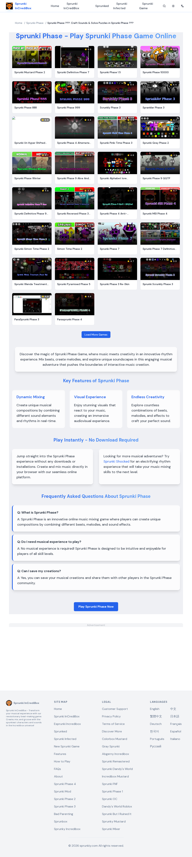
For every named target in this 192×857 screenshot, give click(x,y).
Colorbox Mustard (114, 739)
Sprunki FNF (110, 784)
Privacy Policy (111, 716)
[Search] (164, 6)
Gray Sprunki (111, 746)
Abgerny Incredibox (115, 754)
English (154, 709)
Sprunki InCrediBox (71, 6)
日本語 (174, 716)
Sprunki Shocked (116, 461)
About (58, 776)
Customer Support (115, 709)
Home (55, 6)
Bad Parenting (63, 814)
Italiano (175, 739)
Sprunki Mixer (111, 829)
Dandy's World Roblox (117, 806)
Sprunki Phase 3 (65, 806)
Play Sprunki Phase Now (96, 607)
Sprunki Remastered (116, 761)
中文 (173, 709)
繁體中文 (156, 716)
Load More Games (96, 334)
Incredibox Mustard (115, 776)
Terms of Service (113, 724)
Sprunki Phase (35, 23)
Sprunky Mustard (114, 821)
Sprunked (102, 6)
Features (60, 754)
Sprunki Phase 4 (65, 784)
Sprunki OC (109, 799)
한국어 (154, 731)
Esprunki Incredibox (67, 724)
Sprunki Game (146, 6)
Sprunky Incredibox (67, 829)
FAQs (57, 769)
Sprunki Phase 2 (65, 799)
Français (176, 724)
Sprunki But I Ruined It (116, 814)
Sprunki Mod (62, 791)
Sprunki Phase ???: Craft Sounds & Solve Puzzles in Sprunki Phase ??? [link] (90, 23)
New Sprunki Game (67, 746)
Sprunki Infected (120, 6)
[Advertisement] (96, 653)
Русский (155, 746)
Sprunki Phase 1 (112, 791)
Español (175, 731)
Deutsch (156, 724)
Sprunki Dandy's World (117, 769)
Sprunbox (60, 821)
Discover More (112, 731)
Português (157, 739)
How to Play (62, 761)
